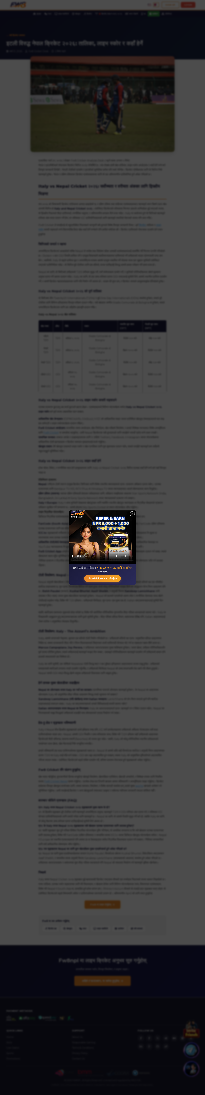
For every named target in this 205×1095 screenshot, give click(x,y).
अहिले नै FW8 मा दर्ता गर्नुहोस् (104, 578)
